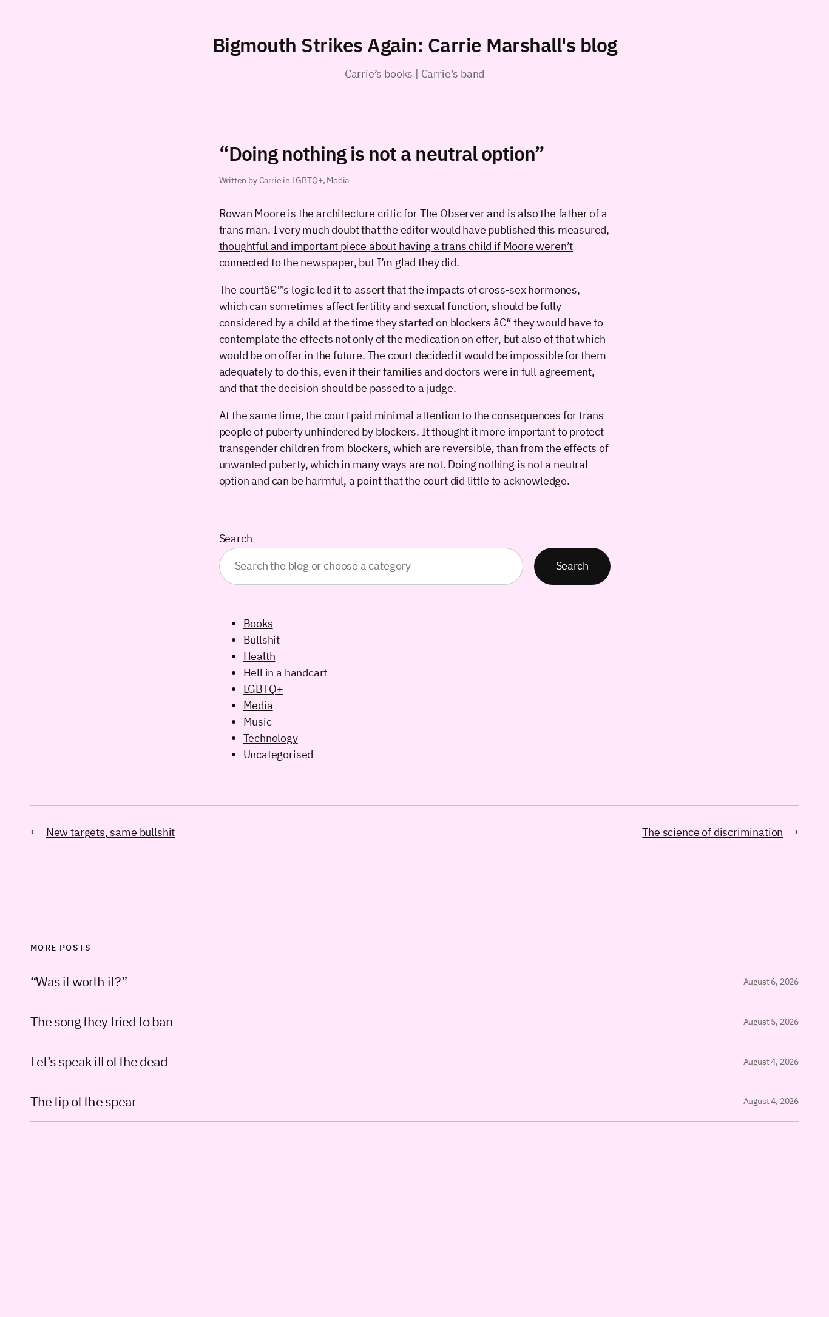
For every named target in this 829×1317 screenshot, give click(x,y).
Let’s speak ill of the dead (98, 1061)
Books (258, 623)
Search (235, 538)
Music (257, 722)
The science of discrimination (712, 832)
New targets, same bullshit (110, 832)
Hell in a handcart (285, 672)
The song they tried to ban (101, 1021)
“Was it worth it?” (78, 981)
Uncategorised (278, 754)
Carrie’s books (379, 74)
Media (338, 180)
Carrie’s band (453, 74)
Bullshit (261, 640)
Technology (270, 738)
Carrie (270, 180)
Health (259, 656)
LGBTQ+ (307, 180)
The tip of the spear (83, 1102)
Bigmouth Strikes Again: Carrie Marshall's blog (414, 45)
